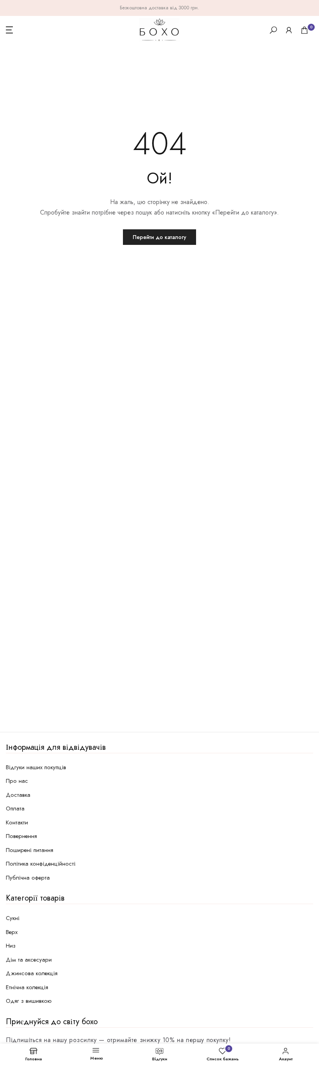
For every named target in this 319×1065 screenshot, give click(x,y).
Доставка (18, 795)
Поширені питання (29, 850)
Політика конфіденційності (40, 863)
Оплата (15, 808)
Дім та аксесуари (29, 959)
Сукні (12, 918)
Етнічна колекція (27, 987)
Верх (12, 932)
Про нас (17, 781)
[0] (304, 30)
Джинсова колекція (32, 973)
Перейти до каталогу (159, 237)
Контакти (17, 822)
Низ (11, 945)
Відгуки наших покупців (36, 767)
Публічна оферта (28, 877)
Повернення (21, 836)
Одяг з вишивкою (29, 1001)
